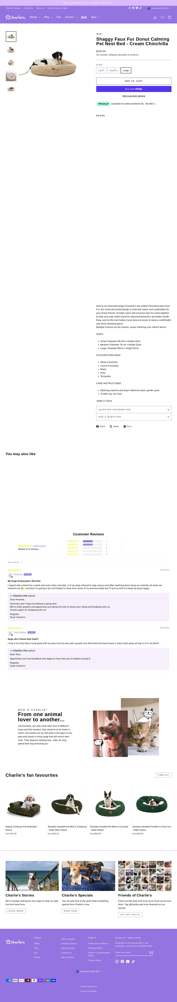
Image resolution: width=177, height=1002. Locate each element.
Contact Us (66, 953)
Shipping (113, 55)
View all (163, 775)
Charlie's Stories (13, 8)
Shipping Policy (95, 948)
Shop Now (70, 911)
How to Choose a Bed (57, 8)
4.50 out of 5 (39, 546)
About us (40, 8)
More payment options (134, 96)
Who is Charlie (68, 939)
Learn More (16, 911)
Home (99, 34)
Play (47, 17)
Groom (70, 17)
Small (101, 70)
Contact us (28, 8)
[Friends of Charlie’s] (144, 876)
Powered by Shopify (88, 991)
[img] (14, 570)
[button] (73, 541)
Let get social (130, 915)
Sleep (34, 17)
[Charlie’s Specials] (88, 876)
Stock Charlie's (68, 948)
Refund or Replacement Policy (99, 954)
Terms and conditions (98, 943)
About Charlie (67, 957)
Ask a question (109, 417)
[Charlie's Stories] (32, 876)
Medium (114, 70)
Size (99, 65)
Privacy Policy (94, 960)
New (94, 17)
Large (126, 70)
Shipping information (114, 410)
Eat (59, 17)
